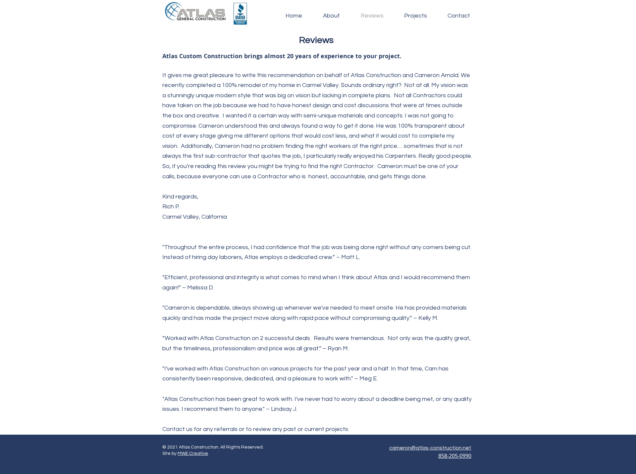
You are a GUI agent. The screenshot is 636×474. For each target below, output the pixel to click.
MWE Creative (193, 453)
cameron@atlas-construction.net (430, 448)
